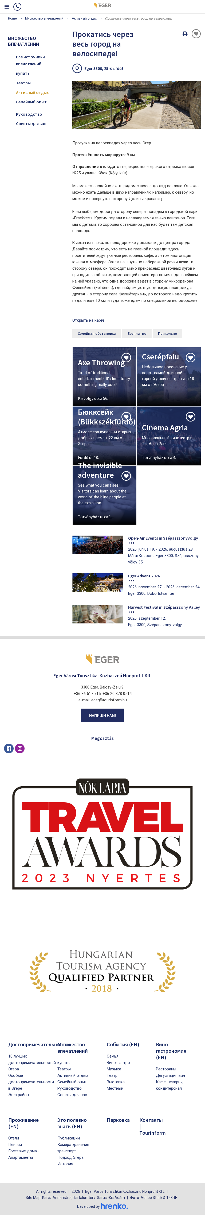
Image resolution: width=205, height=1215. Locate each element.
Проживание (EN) (23, 1123)
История (65, 1163)
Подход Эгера (70, 1157)
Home (12, 18)
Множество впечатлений (44, 18)
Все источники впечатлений (30, 60)
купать (23, 73)
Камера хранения (73, 1144)
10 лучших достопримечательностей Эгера (32, 1062)
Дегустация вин (170, 1075)
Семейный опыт (31, 101)
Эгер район (18, 1094)
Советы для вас (31, 123)
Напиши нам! (102, 715)
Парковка (118, 1119)
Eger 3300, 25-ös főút (104, 68)
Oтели (13, 1138)
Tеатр (112, 1075)
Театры (23, 82)
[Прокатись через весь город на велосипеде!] (136, 105)
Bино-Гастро (118, 1062)
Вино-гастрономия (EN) (171, 1050)
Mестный (115, 1088)
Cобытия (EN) (123, 1044)
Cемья (113, 1056)
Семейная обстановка (97, 333)
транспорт (66, 1151)
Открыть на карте (88, 320)
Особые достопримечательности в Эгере (31, 1082)
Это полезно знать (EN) (72, 1123)
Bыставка (116, 1081)
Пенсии (15, 1144)
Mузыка (114, 1069)
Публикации (68, 1138)
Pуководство (29, 114)
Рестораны (166, 1069)
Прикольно (167, 333)
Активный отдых (84, 18)
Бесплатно (137, 333)
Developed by (89, 1206)
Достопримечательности (38, 1044)
